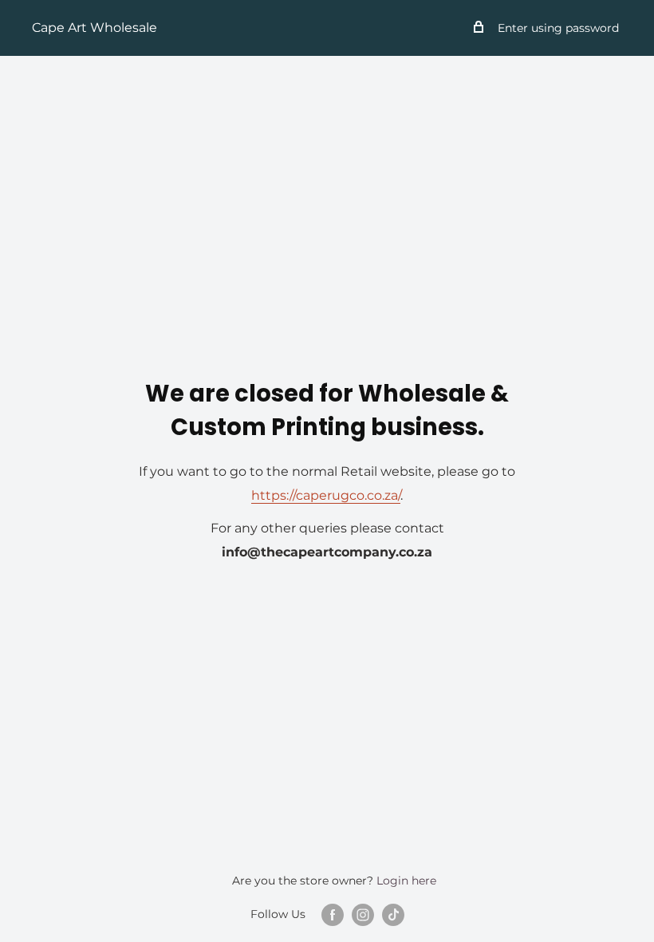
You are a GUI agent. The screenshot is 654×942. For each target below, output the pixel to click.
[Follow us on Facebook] (332, 915)
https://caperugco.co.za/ (325, 495)
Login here (406, 880)
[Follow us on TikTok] (393, 915)
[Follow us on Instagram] (363, 915)
